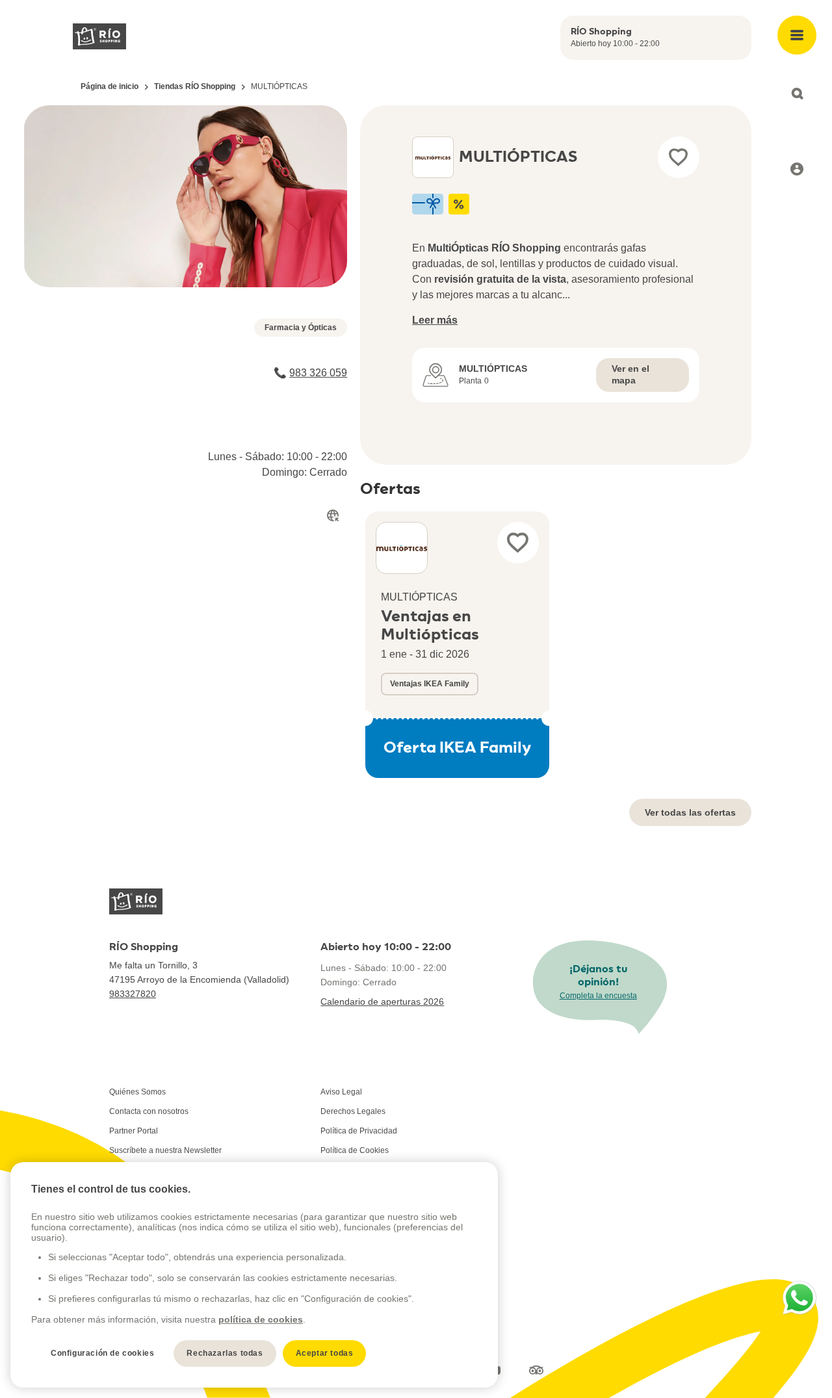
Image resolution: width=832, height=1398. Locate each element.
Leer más (435, 320)
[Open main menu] (796, 35)
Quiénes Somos (137, 1091)
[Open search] (797, 94)
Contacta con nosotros (148, 1111)
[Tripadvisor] (536, 1370)
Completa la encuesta (598, 995)
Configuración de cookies (102, 1353)
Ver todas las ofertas (690, 812)
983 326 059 (318, 372)
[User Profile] (797, 169)
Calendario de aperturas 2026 (382, 1001)
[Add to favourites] (678, 157)
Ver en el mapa (630, 374)
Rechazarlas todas (225, 1353)
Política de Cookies (354, 1150)
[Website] (332, 515)
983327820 (132, 994)
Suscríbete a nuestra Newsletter (165, 1150)
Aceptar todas (325, 1353)
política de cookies (260, 1319)
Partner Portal (133, 1130)
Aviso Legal (341, 1091)
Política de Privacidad (358, 1130)
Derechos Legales (352, 1111)
